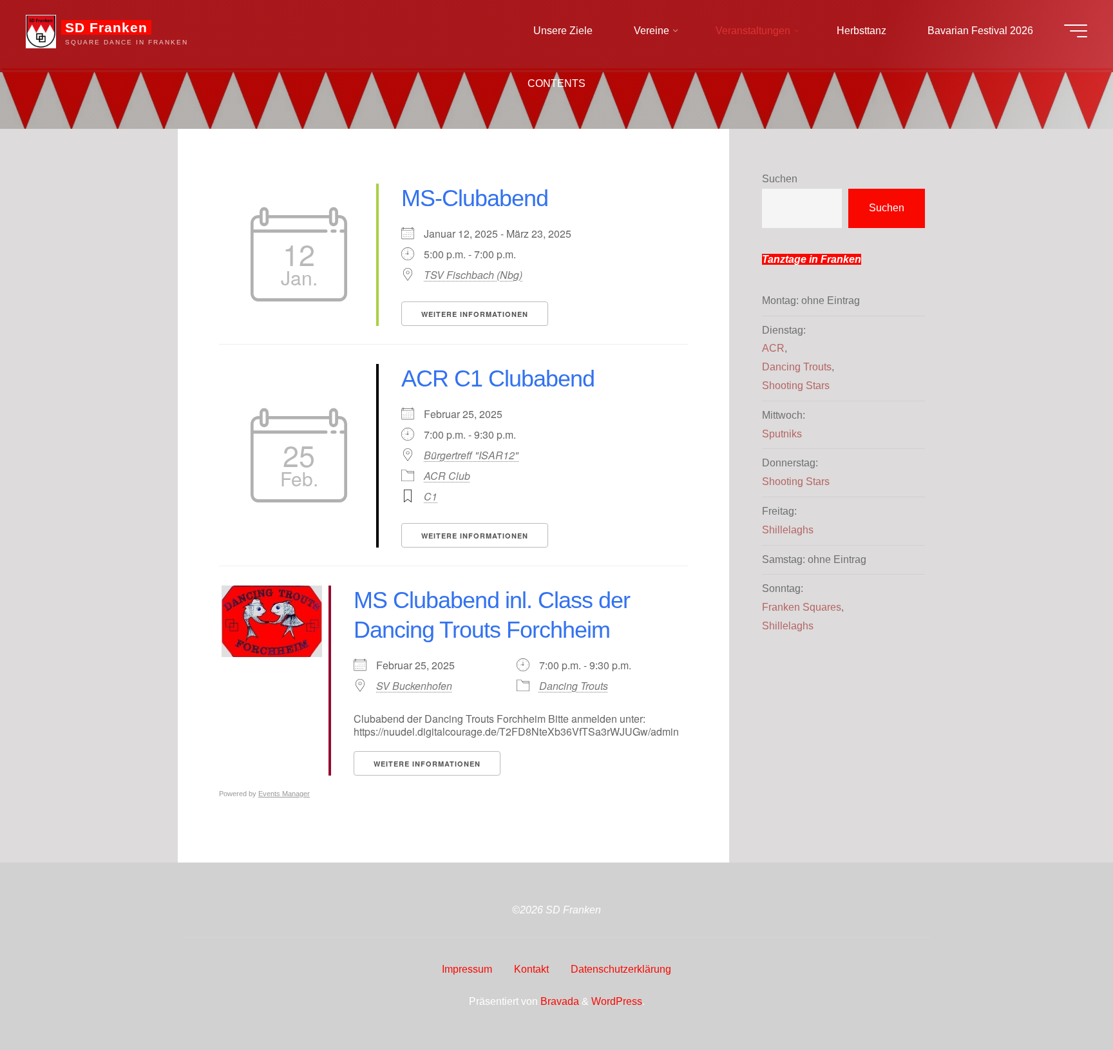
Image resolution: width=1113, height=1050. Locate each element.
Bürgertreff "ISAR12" (471, 455)
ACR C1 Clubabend (498, 378)
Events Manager (284, 793)
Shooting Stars (796, 385)
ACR (773, 348)
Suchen (779, 178)
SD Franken (106, 27)
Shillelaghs (787, 529)
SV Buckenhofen (414, 686)
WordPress (616, 1001)
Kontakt (531, 969)
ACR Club (447, 475)
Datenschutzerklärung (621, 969)
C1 (430, 496)
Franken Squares (801, 607)
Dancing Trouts (573, 685)
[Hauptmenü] (1075, 30)
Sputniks (782, 433)
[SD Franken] (41, 30)
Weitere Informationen (474, 314)
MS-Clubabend (474, 198)
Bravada (558, 1001)
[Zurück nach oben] (1063, 1000)
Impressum (467, 969)
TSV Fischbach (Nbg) (473, 275)
